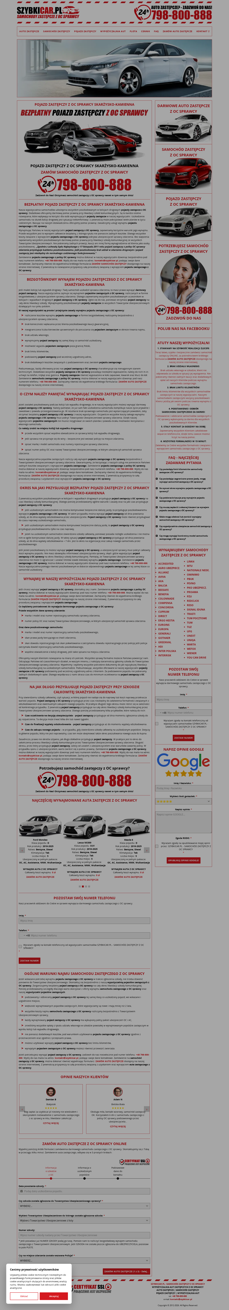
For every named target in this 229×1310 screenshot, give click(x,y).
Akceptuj (54, 1296)
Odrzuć (24, 1296)
